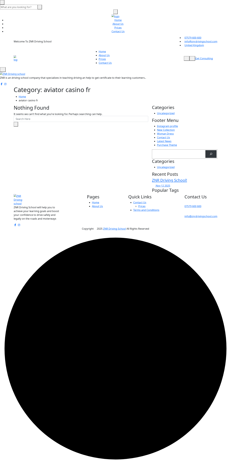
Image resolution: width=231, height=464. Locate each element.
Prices (118, 27)
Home (118, 20)
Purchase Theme (167, 145)
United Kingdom (194, 45)
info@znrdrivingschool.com (200, 41)
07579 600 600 (192, 37)
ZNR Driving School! (169, 180)
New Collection (166, 130)
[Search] (211, 154)
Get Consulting (204, 58)
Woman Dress (165, 133)
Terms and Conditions (146, 210)
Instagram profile (167, 126)
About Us (118, 24)
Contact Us (118, 31)
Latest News (164, 141)
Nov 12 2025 (162, 185)
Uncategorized (166, 113)
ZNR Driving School (114, 228)
